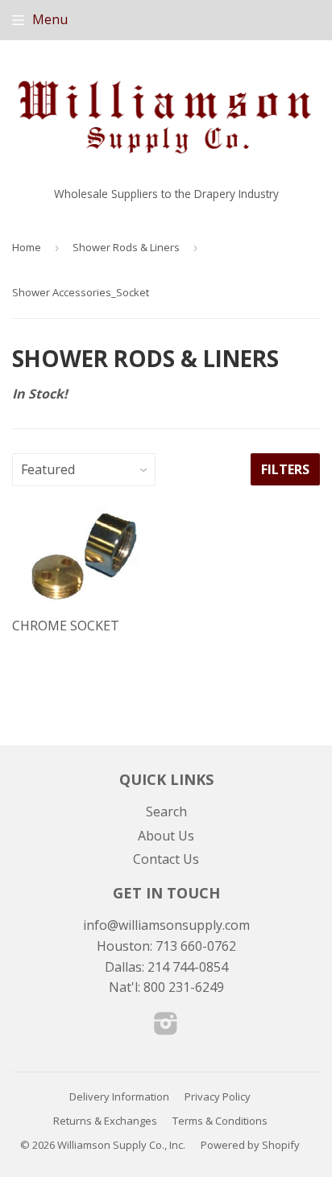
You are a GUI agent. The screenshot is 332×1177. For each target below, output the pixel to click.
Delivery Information (119, 1096)
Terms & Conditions (220, 1120)
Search (166, 811)
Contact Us (166, 859)
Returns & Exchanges (105, 1120)
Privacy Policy (218, 1096)
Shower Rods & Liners (126, 247)
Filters (285, 469)
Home (26, 247)
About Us (166, 836)
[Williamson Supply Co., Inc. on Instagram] (166, 1028)
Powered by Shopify (250, 1145)
